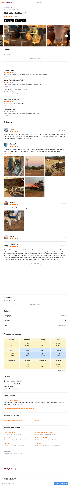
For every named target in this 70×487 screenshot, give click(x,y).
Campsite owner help (10, 478)
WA (5, 9)
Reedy (37, 420)
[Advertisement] (35, 281)
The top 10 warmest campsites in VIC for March (19, 408)
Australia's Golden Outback (12, 9)
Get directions (35, 304)
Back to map (8, 7)
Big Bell (6, 443)
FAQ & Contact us (9, 479)
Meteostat (64, 370)
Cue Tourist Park (9, 432)
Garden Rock (8, 438)
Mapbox (7, 453)
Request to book (60, 483)
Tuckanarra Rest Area (42, 438)
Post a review (35, 263)
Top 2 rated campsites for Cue (13, 400)
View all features (35, 58)
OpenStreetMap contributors (16, 453)
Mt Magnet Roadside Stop (43, 432)
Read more (7, 153)
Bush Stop (38, 443)
